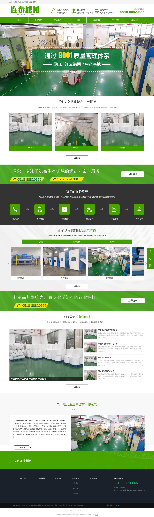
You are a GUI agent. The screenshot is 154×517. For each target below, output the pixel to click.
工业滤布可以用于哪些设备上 (108, 330)
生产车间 (113, 242)
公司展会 (40, 242)
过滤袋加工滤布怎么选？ (107, 371)
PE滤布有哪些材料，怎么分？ (108, 344)
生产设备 (76, 242)
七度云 (116, 505)
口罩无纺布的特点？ (105, 357)
